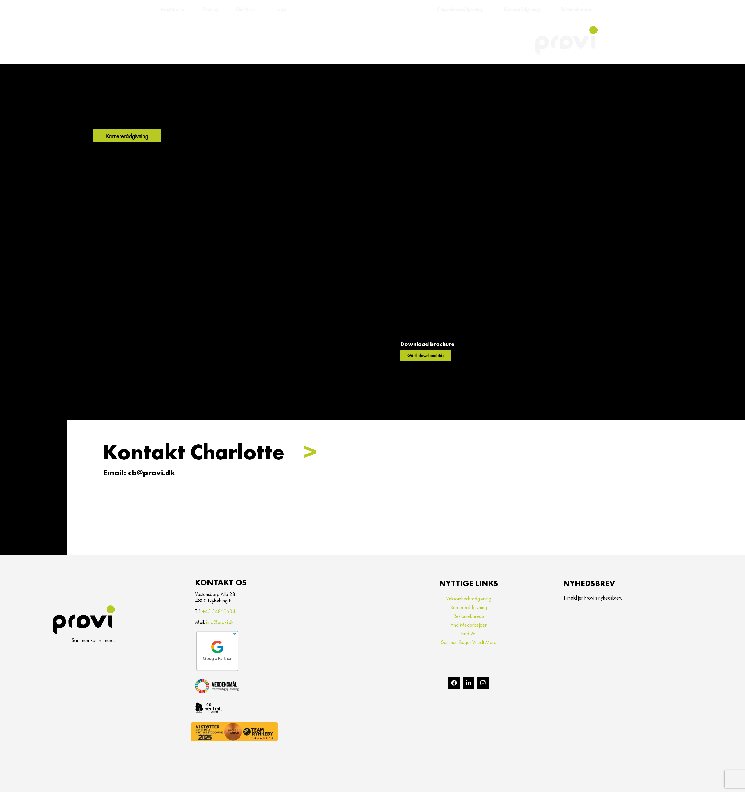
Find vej (210, 9)
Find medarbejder (468, 624)
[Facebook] (454, 683)
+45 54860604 (218, 611)
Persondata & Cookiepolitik (97, 782)
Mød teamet (173, 9)
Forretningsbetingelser (60, 782)
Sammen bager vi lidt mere (468, 642)
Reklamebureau (468, 616)
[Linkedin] (468, 683)
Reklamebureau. (576, 9)
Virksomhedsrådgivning (468, 598)
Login (280, 9)
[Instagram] (483, 683)
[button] (209, 452)
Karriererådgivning (521, 9)
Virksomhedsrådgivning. (460, 9)
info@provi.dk (219, 622)
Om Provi (245, 9)
